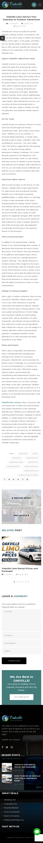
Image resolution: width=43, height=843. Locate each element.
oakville (35, 453)
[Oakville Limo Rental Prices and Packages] (21, 551)
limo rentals (23, 453)
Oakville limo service (11, 402)
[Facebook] (2, 747)
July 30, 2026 (23, 574)
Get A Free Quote (21, 697)
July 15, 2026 (20, 784)
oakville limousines (31, 466)
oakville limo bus (32, 458)
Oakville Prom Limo (31, 471)
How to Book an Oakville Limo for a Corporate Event (27, 778)
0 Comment (7, 574)
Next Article (20, 515)
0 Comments (13, 23)
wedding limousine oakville (28, 475)
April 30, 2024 (21, 26)
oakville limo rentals (16, 462)
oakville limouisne (13, 466)
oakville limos (33, 462)
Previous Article (22, 498)
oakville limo (28, 23)
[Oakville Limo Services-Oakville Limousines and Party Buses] (12, 5)
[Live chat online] (37, 831)
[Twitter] (7, 747)
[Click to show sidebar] (2, 38)
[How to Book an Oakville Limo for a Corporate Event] (7, 778)
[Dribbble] (12, 747)
